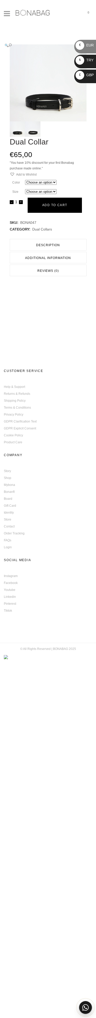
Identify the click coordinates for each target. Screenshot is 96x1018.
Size (15, 192)
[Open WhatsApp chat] (85, 1007)
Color (16, 182)
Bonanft (9, 492)
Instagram (11, 576)
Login (8, 547)
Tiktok (8, 610)
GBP (86, 75)
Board (8, 499)
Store (7, 519)
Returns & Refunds (17, 394)
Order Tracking (14, 533)
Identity (9, 512)
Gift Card (10, 505)
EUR (86, 45)
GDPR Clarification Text (20, 421)
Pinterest (10, 604)
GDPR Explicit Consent (20, 428)
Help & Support (14, 387)
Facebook (11, 583)
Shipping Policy (15, 400)
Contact (9, 526)
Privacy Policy (13, 414)
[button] (43, 45)
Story (7, 471)
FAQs (7, 540)
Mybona (9, 485)
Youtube (9, 590)
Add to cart (55, 205)
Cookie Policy (13, 435)
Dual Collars (42, 229)
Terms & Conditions (17, 407)
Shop (7, 478)
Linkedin (10, 597)
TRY (86, 60)
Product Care (13, 442)
